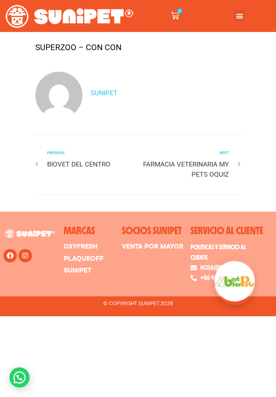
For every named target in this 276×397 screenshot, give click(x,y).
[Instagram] (25, 255)
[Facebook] (10, 255)
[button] (239, 16)
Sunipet (104, 93)
